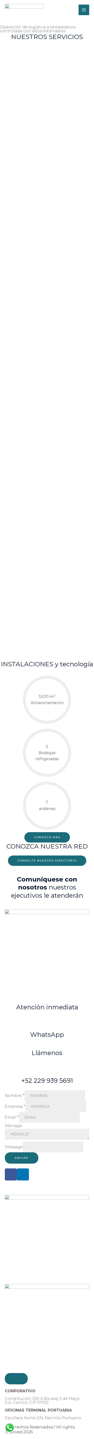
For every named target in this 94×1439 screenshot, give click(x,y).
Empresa (15, 1106)
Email (12, 1117)
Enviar (21, 1158)
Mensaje (13, 1125)
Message (14, 1147)
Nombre (14, 1095)
